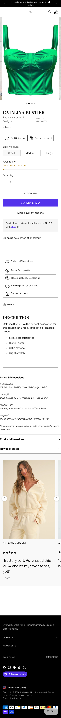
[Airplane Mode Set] (29, 499)
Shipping (8, 237)
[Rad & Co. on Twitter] (25, 668)
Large (49, 153)
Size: (11, 146)
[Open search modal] (50, 12)
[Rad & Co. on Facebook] (5, 668)
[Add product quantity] (15, 182)
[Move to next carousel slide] (56, 498)
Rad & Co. (24, 692)
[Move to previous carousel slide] (4, 498)
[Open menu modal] (4, 12)
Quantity (8, 175)
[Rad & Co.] (30, 12)
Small (11, 153)
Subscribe (52, 657)
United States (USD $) (17, 687)
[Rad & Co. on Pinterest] (15, 668)
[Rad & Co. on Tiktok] (20, 668)
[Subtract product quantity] (6, 182)
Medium (30, 153)
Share (10, 304)
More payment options (30, 212)
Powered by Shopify (12, 698)
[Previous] (4, 3)
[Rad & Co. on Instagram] (10, 668)
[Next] (56, 3)
